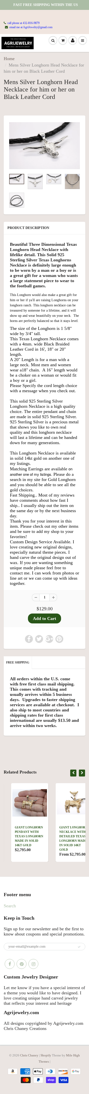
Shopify (46, 1055)
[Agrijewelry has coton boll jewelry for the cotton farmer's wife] (44, 145)
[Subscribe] (79, 947)
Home (9, 58)
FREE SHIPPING (17, 662)
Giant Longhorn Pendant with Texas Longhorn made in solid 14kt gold (22, 836)
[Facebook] (10, 964)
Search (10, 905)
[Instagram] (33, 964)
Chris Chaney (29, 1055)
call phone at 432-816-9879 (23, 23)
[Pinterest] (21, 964)
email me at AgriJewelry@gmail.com (30, 27)
